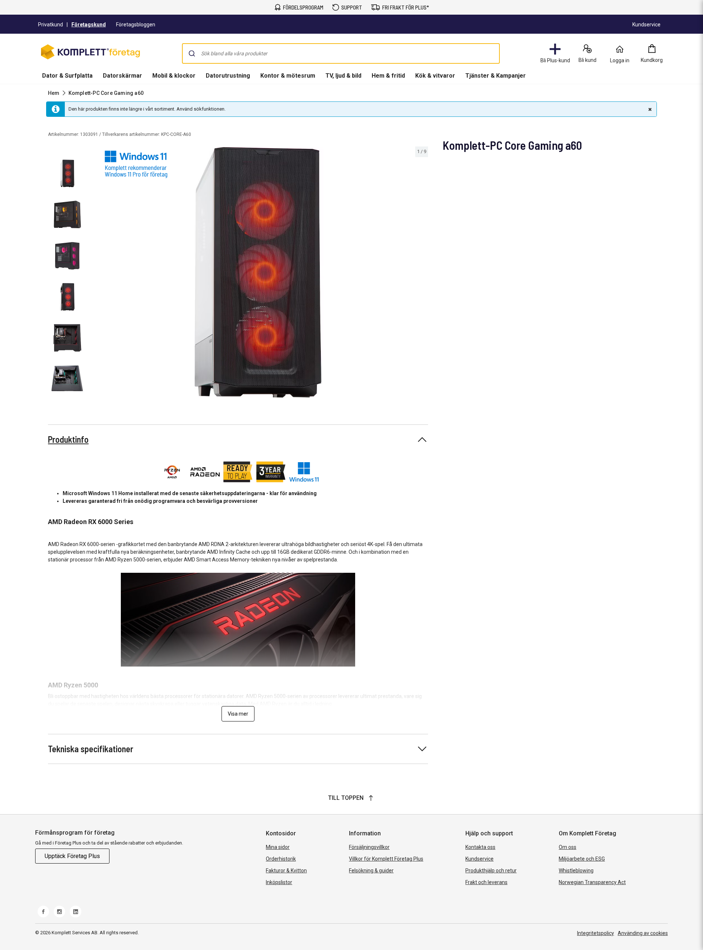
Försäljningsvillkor (369, 847)
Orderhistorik (281, 859)
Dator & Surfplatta (67, 75)
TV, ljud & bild (343, 75)
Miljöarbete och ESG (582, 859)
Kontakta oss (480, 847)
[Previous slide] (95, 273)
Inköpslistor (279, 882)
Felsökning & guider (371, 870)
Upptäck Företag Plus (72, 856)
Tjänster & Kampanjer (495, 75)
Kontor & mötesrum (287, 75)
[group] (258, 272)
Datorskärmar (122, 75)
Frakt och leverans (486, 882)
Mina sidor (278, 847)
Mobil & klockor (174, 75)
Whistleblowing (576, 870)
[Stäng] (649, 109)
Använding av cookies (643, 933)
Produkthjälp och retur (491, 870)
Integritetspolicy (595, 933)
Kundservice (479, 859)
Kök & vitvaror (435, 75)
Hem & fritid (388, 75)
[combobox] (341, 53)
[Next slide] (421, 273)
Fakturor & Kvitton (286, 870)
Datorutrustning (228, 75)
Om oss (567, 847)
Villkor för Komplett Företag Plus (386, 859)
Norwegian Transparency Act (592, 882)
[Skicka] (192, 53)
